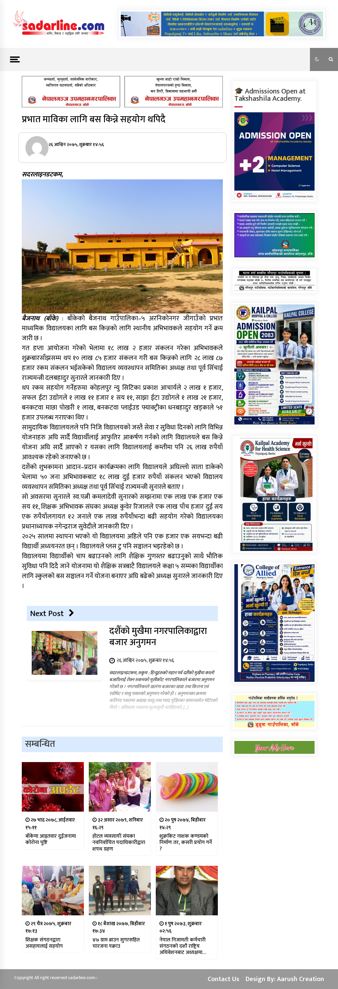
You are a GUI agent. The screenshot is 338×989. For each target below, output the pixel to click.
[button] (317, 59)
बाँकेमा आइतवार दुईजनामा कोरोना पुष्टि (50, 839)
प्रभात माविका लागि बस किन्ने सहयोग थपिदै (93, 119)
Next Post (47, 613)
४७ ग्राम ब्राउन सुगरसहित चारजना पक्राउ (116, 943)
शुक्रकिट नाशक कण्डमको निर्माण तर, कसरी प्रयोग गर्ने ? (185, 842)
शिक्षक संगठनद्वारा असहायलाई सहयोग (44, 943)
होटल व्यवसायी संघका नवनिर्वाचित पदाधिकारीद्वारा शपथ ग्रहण (118, 842)
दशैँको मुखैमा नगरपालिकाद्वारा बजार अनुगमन (158, 637)
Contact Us (223, 979)
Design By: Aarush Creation (285, 979)
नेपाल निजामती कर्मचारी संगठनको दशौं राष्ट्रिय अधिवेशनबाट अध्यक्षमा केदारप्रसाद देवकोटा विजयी (185, 946)
